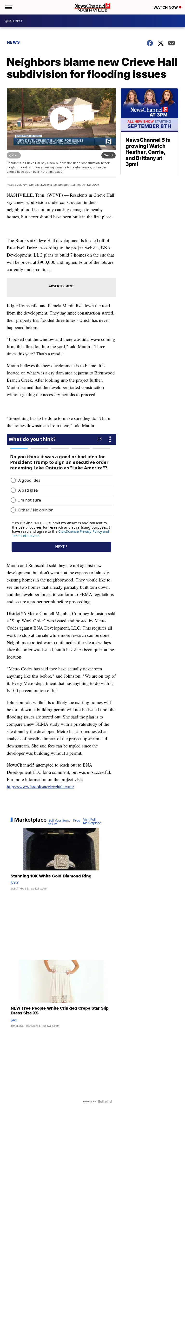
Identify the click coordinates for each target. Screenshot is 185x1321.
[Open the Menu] (8, 7)
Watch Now (166, 7)
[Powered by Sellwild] (105, 1101)
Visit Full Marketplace (92, 821)
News (13, 42)
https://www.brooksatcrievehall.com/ (40, 786)
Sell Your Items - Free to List (64, 822)
